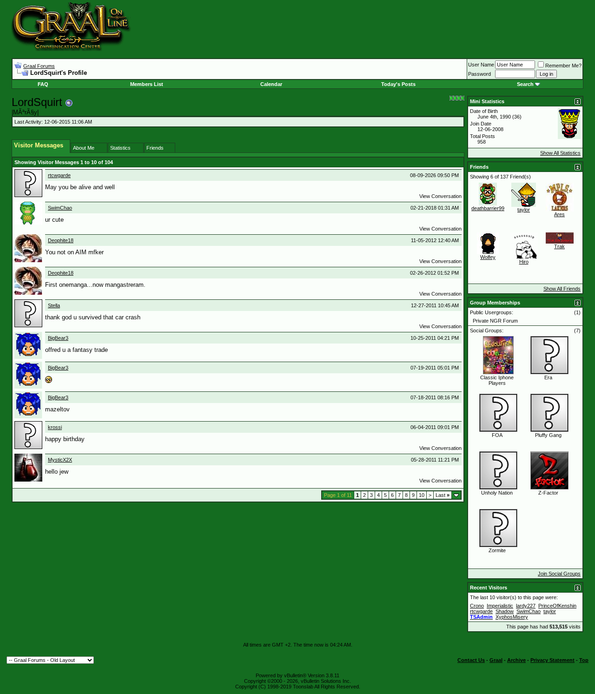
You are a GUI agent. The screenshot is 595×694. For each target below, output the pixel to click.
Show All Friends (562, 288)
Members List (146, 84)
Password (479, 74)
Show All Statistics (560, 153)
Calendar (271, 84)
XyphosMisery (512, 617)
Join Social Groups (559, 573)
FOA (497, 435)
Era (548, 377)
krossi (55, 427)
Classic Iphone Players (497, 380)
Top (583, 660)
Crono (477, 605)
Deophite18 (60, 240)
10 (421, 495)
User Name (481, 64)
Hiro (524, 261)
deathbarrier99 (487, 208)
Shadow (505, 611)
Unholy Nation (497, 493)
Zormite (497, 550)
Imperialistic (500, 605)
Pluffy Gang (548, 435)
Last (443, 495)
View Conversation (440, 196)
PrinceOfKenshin (557, 605)
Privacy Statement (552, 660)
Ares (559, 214)
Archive (516, 660)
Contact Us (471, 660)
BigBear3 (58, 338)
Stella (54, 305)
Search (525, 84)
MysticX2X (60, 460)
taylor (523, 209)
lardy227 (526, 605)
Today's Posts (398, 84)
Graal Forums (39, 66)
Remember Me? (563, 65)
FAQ (43, 84)
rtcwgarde (59, 175)
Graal (495, 660)
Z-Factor (548, 493)
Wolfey (488, 257)
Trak (559, 246)
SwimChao (60, 208)
